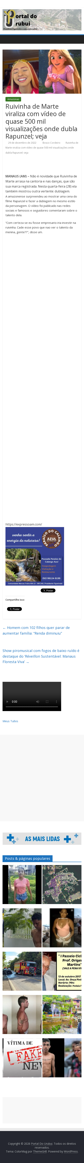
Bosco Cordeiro (52, 142)
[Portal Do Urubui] (7, 39)
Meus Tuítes (10, 721)
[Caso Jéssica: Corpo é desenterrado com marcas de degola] (22, 1016)
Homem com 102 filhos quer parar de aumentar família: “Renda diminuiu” (36, 630)
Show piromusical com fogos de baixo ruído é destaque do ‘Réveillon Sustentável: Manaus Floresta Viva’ (41, 656)
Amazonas (13, 99)
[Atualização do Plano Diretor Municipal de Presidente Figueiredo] (61, 886)
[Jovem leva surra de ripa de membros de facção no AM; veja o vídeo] (22, 886)
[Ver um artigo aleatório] (77, 39)
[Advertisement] (42, 778)
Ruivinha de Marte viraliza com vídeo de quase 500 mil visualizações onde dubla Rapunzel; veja (41, 147)
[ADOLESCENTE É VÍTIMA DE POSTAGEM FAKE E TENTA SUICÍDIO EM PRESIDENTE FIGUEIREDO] (22, 1059)
